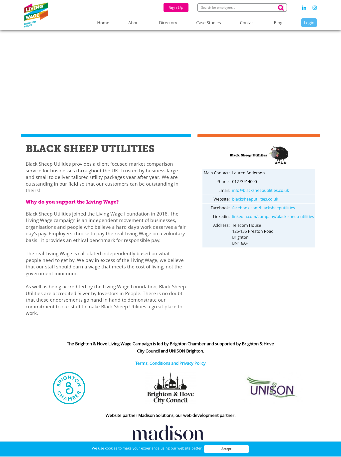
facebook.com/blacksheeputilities (263, 208)
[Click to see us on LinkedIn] (304, 8)
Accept (226, 449)
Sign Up (176, 7)
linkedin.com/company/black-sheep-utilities (273, 216)
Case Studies (208, 22)
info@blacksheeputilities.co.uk (260, 190)
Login (309, 22)
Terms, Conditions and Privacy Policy (170, 363)
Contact (247, 22)
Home (103, 22)
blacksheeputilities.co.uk (255, 199)
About (134, 22)
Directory (168, 22)
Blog (278, 22)
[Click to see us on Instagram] (315, 8)
